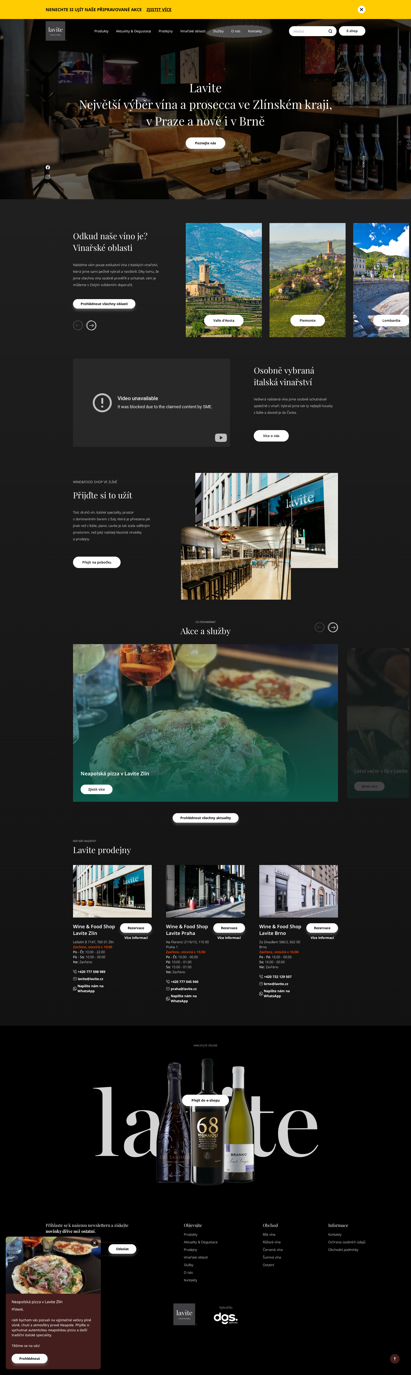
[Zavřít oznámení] (361, 9)
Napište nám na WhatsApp (90, 988)
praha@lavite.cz (184, 988)
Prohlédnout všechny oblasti (104, 303)
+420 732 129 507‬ (278, 976)
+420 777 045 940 (184, 981)
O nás (235, 31)
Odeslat (122, 1249)
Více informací (136, 937)
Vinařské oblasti (193, 31)
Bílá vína (269, 1234)
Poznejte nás (205, 143)
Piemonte (308, 320)
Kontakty (255, 31)
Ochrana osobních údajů (346, 1242)
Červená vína (273, 1249)
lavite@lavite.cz (90, 979)
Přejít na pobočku (96, 562)
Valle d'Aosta (223, 320)
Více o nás (271, 435)
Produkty (101, 31)
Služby (218, 31)
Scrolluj (363, 162)
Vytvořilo (225, 1307)
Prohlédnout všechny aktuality (205, 818)
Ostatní (268, 1265)
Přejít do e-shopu (205, 1100)
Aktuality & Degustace (133, 31)
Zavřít (95, 1243)
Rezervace (136, 928)
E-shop (352, 31)
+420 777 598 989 (91, 971)
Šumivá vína (272, 1257)
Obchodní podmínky (343, 1249)
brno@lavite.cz (276, 983)
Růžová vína (272, 1242)
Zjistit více (159, 9)
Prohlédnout (29, 1358)
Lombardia (391, 320)
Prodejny (166, 31)
